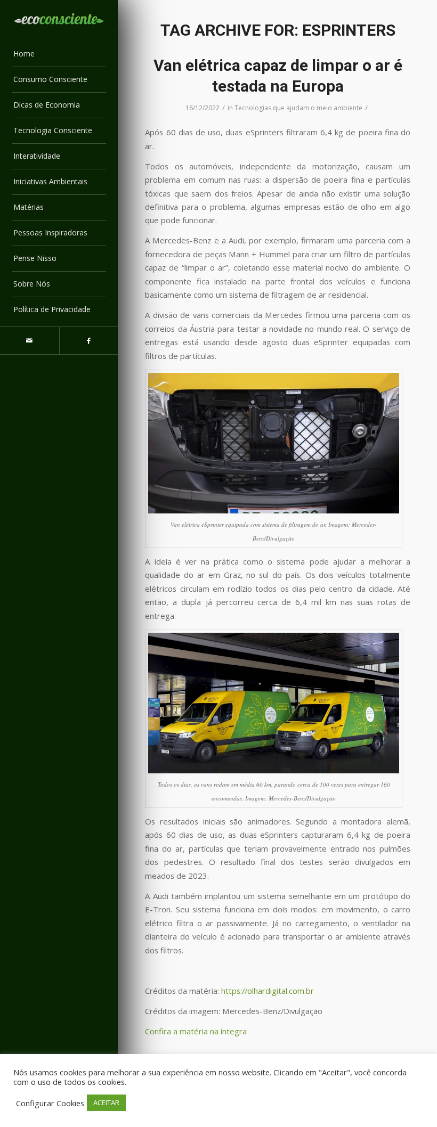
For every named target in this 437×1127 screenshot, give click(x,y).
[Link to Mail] (29, 340)
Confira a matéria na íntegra (196, 1031)
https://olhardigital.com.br (267, 990)
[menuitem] (59, 54)
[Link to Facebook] (88, 340)
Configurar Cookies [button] (50, 1103)
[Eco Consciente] (59, 18)
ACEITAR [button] (106, 1102)
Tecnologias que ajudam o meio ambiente (298, 107)
